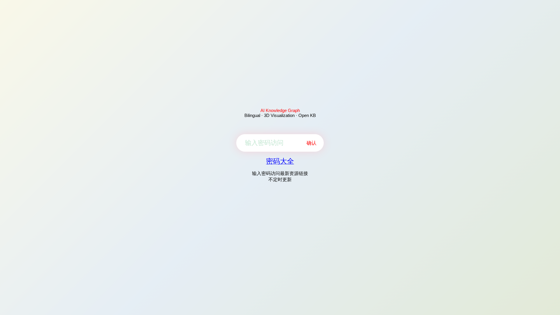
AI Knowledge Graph (280, 110)
